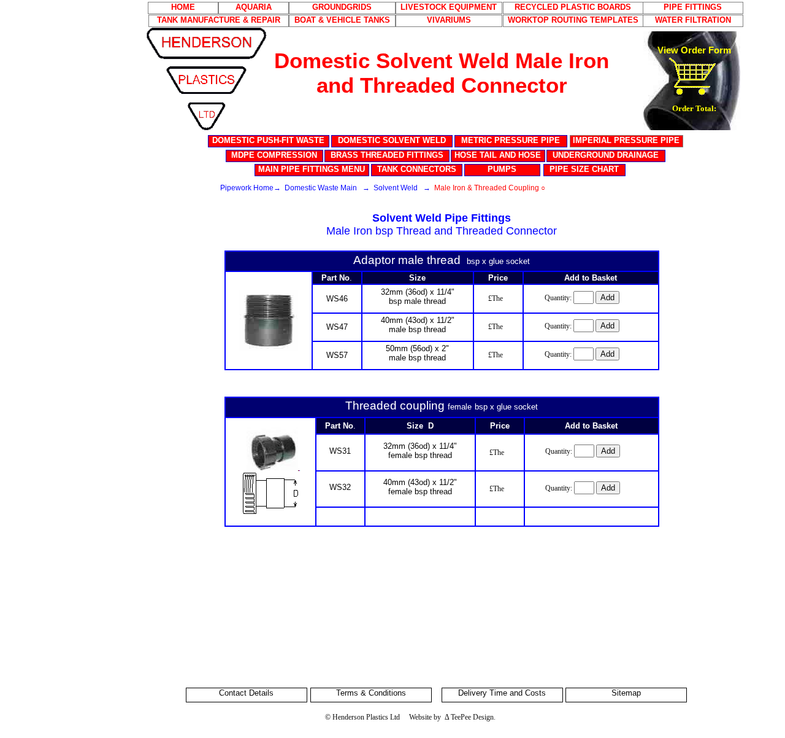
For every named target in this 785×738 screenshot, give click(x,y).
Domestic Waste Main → (327, 188)
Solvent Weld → (402, 188)
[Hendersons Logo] (206, 28)
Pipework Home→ (250, 188)
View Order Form (694, 50)
